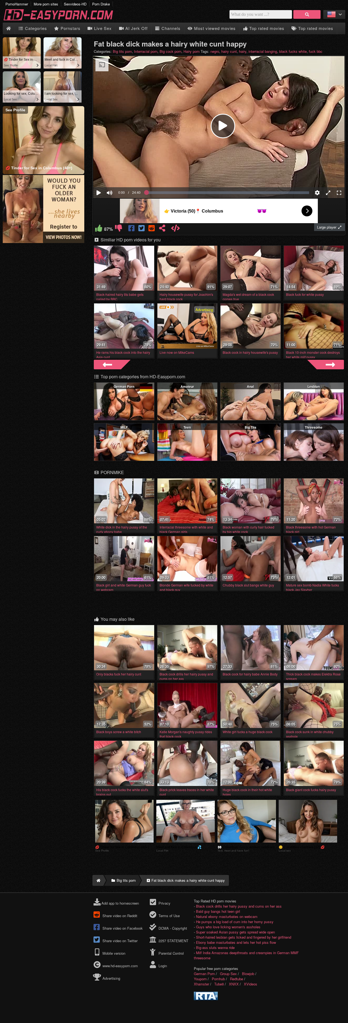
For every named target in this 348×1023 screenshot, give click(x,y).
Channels (170, 28)
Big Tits (250, 427)
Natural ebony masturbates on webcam (226, 916)
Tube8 (219, 984)
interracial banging (262, 51)
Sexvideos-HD (75, 4)
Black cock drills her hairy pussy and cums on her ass (239, 906)
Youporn (200, 978)
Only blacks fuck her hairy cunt (118, 674)
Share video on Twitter (119, 940)
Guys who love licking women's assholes (228, 926)
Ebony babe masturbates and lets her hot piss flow (236, 942)
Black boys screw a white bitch (118, 731)
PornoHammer (16, 4)
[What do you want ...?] (307, 14)
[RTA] (206, 998)
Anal (250, 386)
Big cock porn (170, 51)
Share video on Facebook (122, 928)
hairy (242, 51)
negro (214, 51)
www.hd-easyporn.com (120, 965)
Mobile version (113, 953)
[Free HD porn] (62, 20)
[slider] (228, 192)
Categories (35, 28)
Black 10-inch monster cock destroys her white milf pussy (313, 354)
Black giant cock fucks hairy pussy (311, 789)
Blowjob (248, 973)
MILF (124, 427)
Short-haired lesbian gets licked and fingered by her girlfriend (243, 937)
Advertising (110, 978)
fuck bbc (315, 51)
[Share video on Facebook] (131, 229)
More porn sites (46, 4)
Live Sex (102, 28)
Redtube (236, 978)
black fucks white (293, 51)
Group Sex (228, 973)
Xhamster (201, 984)
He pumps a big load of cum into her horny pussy (235, 921)
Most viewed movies (214, 28)
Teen (187, 427)
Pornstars (69, 28)
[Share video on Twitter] (141, 229)
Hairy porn (192, 51)
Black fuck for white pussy (305, 294)
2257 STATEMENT (172, 940)
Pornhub (218, 978)
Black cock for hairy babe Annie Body (250, 674)
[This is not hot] (118, 229)
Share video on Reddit (119, 915)
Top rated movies (266, 28)
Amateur (187, 386)
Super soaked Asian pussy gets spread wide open (235, 932)
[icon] (8, 28)
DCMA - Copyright (172, 928)
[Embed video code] (175, 229)
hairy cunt (229, 51)
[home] (97, 880)
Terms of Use (168, 915)
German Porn (124, 386)
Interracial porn (145, 51)
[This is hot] (98, 229)
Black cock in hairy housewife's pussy (250, 352)
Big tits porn (122, 51)
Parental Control (170, 953)
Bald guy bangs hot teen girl (218, 911)
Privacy (163, 903)
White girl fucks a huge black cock (247, 731)
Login (162, 965)
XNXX (234, 984)
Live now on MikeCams (177, 352)
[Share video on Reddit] (152, 229)
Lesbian (313, 386)
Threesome (313, 427)
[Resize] (328, 192)
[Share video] (162, 229)
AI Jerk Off (136, 28)
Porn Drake (101, 4)
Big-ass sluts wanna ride (215, 947)
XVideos (250, 984)
